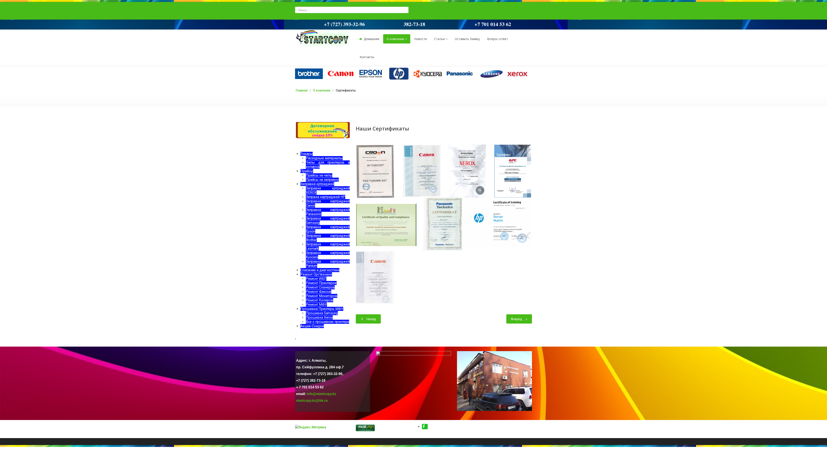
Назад (371, 319)
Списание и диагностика (319, 270)
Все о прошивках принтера (327, 322)
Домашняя (371, 39)
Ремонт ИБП (316, 279)
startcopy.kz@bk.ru (312, 400)
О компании (395, 39)
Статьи (439, 39)
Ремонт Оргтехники (316, 274)
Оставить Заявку (467, 39)
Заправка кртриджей (317, 184)
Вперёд (516, 319)
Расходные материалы (324, 158)
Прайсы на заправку (322, 180)
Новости (420, 39)
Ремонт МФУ (316, 304)
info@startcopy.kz (321, 394)
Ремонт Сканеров (320, 287)
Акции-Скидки (312, 326)
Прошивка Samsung (322, 313)
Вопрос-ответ (497, 39)
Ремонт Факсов (318, 292)
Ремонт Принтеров (321, 283)
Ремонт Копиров (319, 300)
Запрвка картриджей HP (325, 197)
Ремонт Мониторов (321, 296)
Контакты (367, 57)
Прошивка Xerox (319, 317)
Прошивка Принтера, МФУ (321, 309)
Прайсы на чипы (319, 175)
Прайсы (306, 171)
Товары (306, 154)
